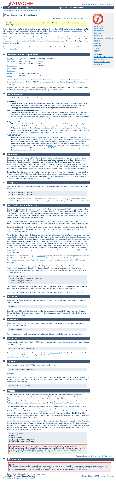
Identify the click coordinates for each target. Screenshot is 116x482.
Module (84, 4)
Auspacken (98, 35)
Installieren (97, 43)
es (75, 18)
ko (85, 18)
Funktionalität (55, 235)
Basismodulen (82, 237)
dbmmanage (42, 137)
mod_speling (61, 270)
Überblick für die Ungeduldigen (99, 27)
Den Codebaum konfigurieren (103, 38)
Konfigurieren (12, 66)
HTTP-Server (14, 10)
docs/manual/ (55, 353)
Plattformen (46, 33)
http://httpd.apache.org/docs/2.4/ (18, 357)
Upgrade (13, 49)
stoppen (81, 379)
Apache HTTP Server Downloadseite (38, 158)
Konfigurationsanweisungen (51, 355)
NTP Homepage (57, 132)
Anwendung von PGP (34, 178)
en (71, 18)
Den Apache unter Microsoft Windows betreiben (66, 31)
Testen (96, 48)
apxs (32, 137)
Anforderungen (99, 30)
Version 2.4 (36, 10)
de (67, 18)
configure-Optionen (14, 231)
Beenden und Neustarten (102, 62)
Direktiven (91, 4)
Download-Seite (64, 176)
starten (40, 365)
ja (82, 18)
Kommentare (98, 64)
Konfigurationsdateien (70, 342)
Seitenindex (110, 4)
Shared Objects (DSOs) (33, 243)
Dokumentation (25, 10)
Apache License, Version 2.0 (25, 478)
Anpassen (97, 46)
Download (97, 33)
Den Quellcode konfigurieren (103, 57)
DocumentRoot (24, 379)
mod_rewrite (47, 270)
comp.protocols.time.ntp (34, 132)
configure (81, 144)
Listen (50, 450)
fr (79, 18)
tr (89, 18)
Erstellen (97, 41)
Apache (5, 10)
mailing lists (83, 470)
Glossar (102, 4)
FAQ (97, 4)
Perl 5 (9, 135)
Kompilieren (11, 68)
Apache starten (99, 59)
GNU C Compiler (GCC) (71, 112)
